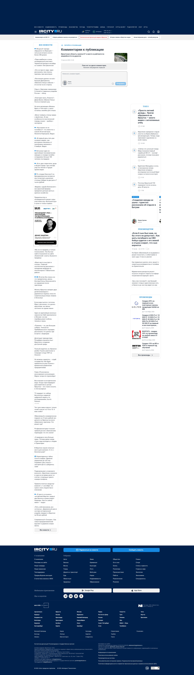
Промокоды (62, 27)
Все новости (39, 27)
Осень (115, 566)
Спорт (138, 562)
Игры (146, 27)
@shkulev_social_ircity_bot (117, 647)
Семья (138, 559)
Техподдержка (39, 572)
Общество (116, 559)
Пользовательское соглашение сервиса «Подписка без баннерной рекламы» (120, 661)
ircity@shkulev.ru (56, 659)
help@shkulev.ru (47, 662)
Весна (65, 566)
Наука (92, 575)
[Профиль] (158, 32)
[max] (76, 596)
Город (65, 569)
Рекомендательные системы (106, 658)
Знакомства (73, 27)
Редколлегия (132, 27)
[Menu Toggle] (35, 32)
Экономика (140, 575)
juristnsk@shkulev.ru (80, 660)
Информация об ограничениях (107, 652)
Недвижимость (51, 27)
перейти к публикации (72, 45)
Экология (139, 572)
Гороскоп (110, 27)
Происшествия (118, 572)
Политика (116, 569)
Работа (115, 575)
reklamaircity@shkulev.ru (135, 645)
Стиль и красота (142, 566)
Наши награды (39, 566)
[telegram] (65, 596)
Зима (92, 559)
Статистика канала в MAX (43, 579)
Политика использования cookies (108, 655)
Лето (91, 569)
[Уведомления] (153, 32)
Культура (93, 566)
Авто (65, 559)
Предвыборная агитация (43, 575)
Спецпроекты (141, 579)
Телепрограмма (93, 27)
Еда (64, 575)
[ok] (81, 596)
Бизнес (66, 562)
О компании (38, 559)
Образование (94, 582)
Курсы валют (120, 27)
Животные (67, 579)
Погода (82, 27)
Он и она (116, 562)
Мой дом (93, 572)
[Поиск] (148, 32)
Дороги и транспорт (70, 572)
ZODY (140, 27)
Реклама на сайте (40, 562)
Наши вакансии (40, 569)
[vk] (71, 596)
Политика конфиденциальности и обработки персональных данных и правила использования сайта (127, 663)
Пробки (97, 32)
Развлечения (117, 579)
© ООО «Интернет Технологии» (66, 668)
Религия (116, 582)
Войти (70, 83)
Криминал (93, 562)
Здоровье (66, 582)
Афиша (102, 27)
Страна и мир (140, 569)
